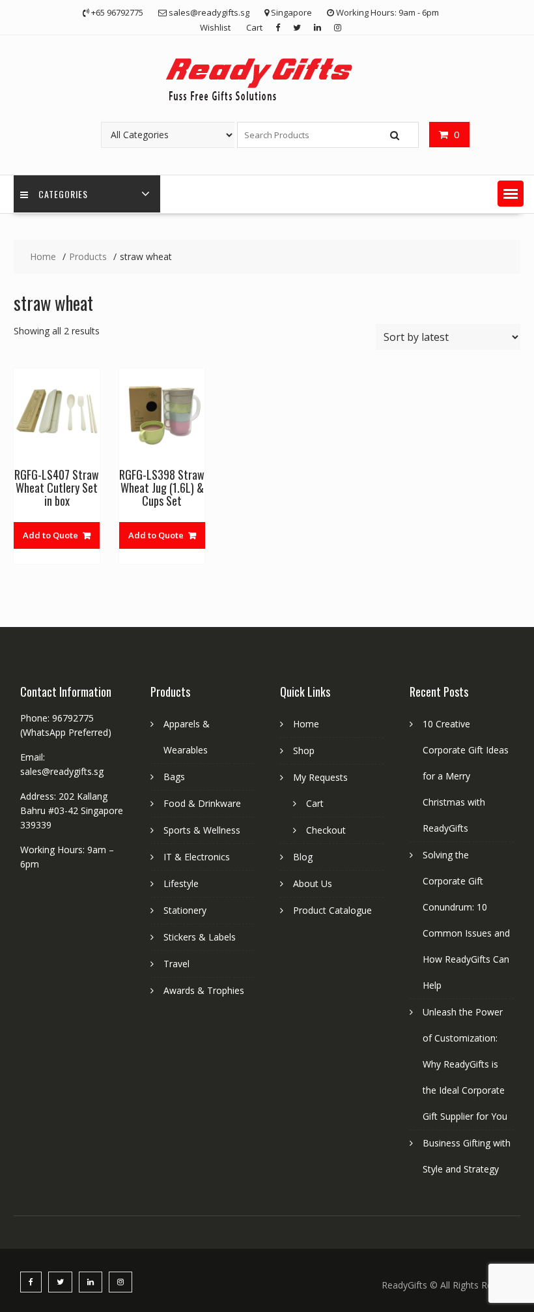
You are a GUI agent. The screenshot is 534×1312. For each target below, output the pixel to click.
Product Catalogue (332, 910)
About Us (312, 883)
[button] (511, 194)
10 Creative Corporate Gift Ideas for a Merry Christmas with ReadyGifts (466, 776)
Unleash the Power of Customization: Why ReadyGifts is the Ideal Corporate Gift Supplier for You (465, 1064)
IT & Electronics (196, 857)
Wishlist (215, 27)
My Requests (320, 777)
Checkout (326, 830)
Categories (63, 194)
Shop (304, 750)
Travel (176, 963)
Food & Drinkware (202, 803)
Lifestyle (181, 883)
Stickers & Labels (199, 937)
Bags (174, 776)
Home (306, 724)
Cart (254, 27)
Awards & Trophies (203, 990)
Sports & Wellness (201, 830)
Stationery (184, 910)
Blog (303, 857)
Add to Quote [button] (50, 535)
